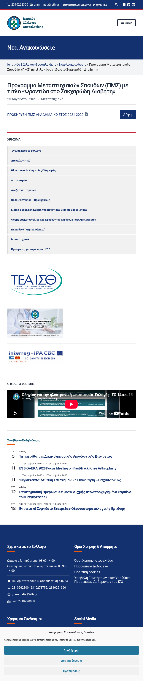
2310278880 (26, 601)
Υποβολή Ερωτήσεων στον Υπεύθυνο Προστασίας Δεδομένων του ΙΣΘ (102, 580)
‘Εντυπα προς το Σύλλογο (26, 150)
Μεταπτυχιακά (52, 99)
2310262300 (19, 4)
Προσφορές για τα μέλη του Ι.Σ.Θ (30, 249)
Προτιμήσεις (71, 671)
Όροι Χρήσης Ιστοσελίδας (93, 560)
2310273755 (39, 587)
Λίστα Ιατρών (19, 180)
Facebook (124, 4)
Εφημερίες (100, 4)
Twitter (128, 4)
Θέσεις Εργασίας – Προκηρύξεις (30, 200)
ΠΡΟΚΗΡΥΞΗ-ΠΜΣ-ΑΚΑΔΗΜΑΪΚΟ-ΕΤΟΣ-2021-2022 (45, 115)
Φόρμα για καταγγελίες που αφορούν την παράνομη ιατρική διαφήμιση (53, 219)
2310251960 (57, 587)
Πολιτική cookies (87, 572)
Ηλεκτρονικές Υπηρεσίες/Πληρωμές (33, 170)
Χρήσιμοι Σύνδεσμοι (77, 4)
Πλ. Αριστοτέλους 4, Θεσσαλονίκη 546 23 (40, 581)
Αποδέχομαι (71, 650)
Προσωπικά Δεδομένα (91, 566)
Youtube (133, 4)
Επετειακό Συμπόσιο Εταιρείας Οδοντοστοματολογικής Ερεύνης (72, 508)
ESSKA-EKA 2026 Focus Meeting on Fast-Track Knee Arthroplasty (67, 468)
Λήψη (127, 115)
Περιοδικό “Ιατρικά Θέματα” (28, 229)
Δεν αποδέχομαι (71, 660)
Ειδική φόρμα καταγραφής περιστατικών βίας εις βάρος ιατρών (49, 209)
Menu (128, 22)
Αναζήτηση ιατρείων (23, 190)
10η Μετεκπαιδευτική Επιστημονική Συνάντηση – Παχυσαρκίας (70, 479)
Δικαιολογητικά (20, 160)
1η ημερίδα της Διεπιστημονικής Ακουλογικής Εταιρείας (65, 456)
